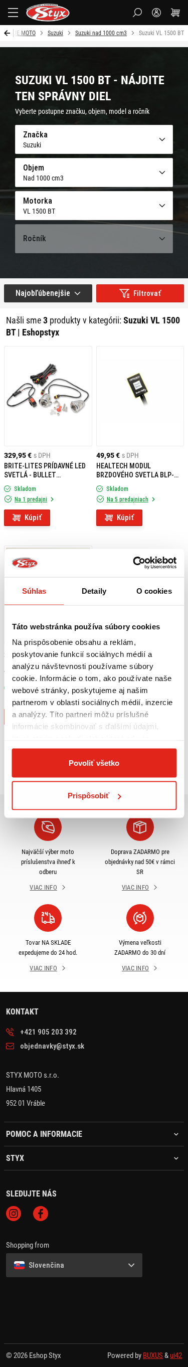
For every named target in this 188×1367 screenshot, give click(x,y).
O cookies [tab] (154, 590)
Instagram (13, 1213)
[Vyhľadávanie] (137, 12)
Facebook (40, 1213)
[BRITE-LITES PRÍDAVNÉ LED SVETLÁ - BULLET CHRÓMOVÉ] (48, 396)
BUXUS (153, 1355)
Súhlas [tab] (34, 590)
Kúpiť (33, 517)
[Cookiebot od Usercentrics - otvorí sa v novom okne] (133, 563)
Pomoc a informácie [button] (44, 1134)
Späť (9, 33)
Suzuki (55, 33)
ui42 (176, 1355)
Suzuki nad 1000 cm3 (101, 33)
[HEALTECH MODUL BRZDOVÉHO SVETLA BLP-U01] (140, 396)
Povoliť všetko (94, 762)
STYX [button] (15, 1158)
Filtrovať (147, 293)
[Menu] (13, 12)
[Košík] (175, 12)
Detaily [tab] (94, 590)
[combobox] (48, 293)
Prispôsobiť (88, 795)
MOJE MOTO (21, 33)
